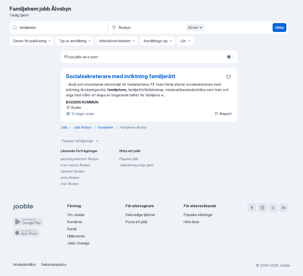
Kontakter (74, 222)
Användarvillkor (24, 264)
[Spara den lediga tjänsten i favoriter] (228, 77)
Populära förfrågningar (77, 141)
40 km (193, 27)
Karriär (72, 229)
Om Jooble (75, 214)
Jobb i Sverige (78, 243)
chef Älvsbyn (70, 184)
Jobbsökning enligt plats (136, 165)
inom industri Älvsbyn (75, 165)
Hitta (279, 27)
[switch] (230, 57)
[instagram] (262, 207)
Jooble (284, 265)
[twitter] (273, 207)
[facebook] (251, 207)
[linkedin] (283, 207)
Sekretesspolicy (53, 264)
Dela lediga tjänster (140, 214)
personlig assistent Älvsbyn (80, 159)
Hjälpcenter (76, 236)
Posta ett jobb (137, 222)
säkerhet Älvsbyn (73, 171)
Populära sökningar (198, 214)
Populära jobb (128, 159)
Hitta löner (191, 222)
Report (226, 113)
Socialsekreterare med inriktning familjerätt (120, 76)
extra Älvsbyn (70, 177)
